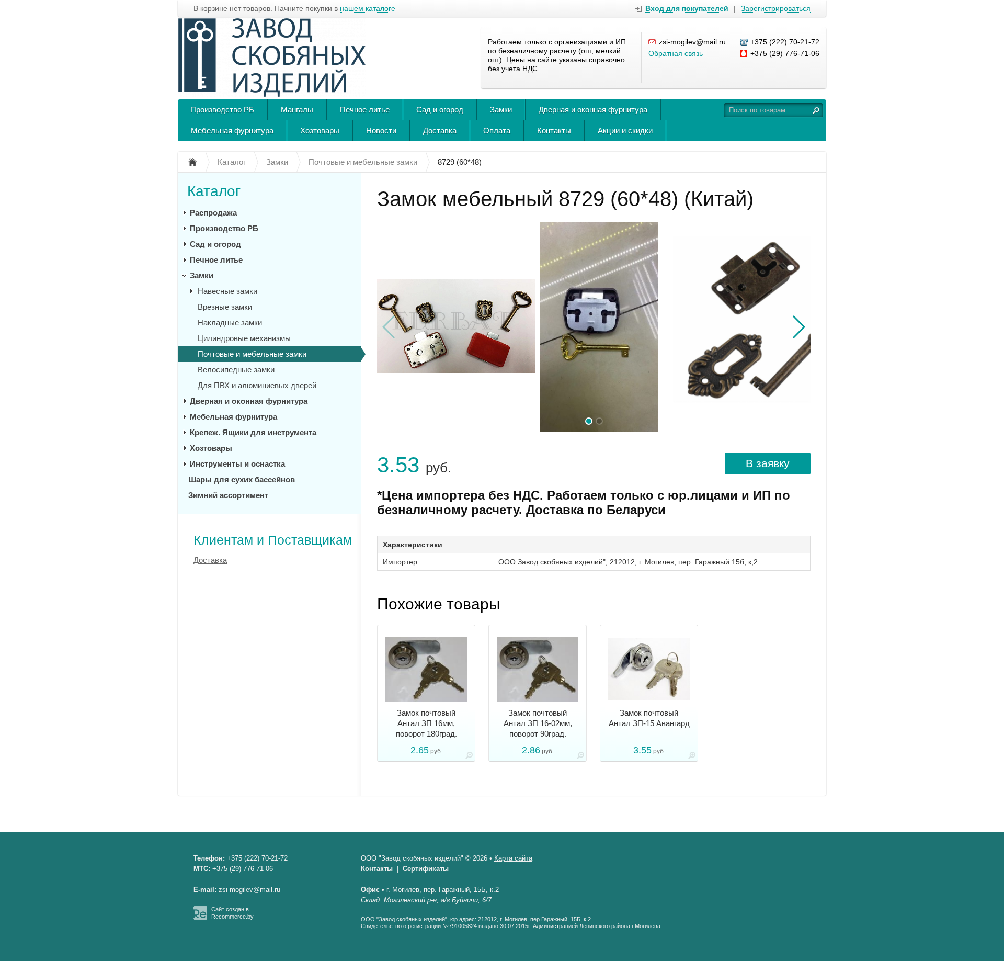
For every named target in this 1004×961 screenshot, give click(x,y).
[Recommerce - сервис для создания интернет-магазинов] (200, 917)
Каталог (214, 191)
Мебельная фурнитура (232, 130)
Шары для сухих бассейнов (241, 479)
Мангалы (297, 109)
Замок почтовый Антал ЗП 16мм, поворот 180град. (426, 723)
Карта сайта (513, 858)
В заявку (768, 463)
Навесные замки (227, 291)
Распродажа (213, 212)
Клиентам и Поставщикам (272, 540)
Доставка (440, 130)
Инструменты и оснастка (237, 463)
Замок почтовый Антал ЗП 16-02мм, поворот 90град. (538, 723)
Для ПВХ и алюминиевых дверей (257, 385)
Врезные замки (225, 306)
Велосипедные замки (236, 369)
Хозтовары (319, 130)
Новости (381, 130)
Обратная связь (675, 53)
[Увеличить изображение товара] (469, 757)
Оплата (496, 130)
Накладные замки (230, 322)
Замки (501, 109)
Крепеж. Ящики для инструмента (253, 432)
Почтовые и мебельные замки (252, 353)
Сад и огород (439, 109)
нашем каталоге (367, 9)
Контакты (554, 130)
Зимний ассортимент (228, 495)
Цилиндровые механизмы (244, 338)
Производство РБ (222, 109)
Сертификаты (426, 869)
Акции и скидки (625, 130)
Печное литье (365, 109)
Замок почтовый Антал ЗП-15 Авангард (649, 718)
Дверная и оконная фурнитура (593, 109)
